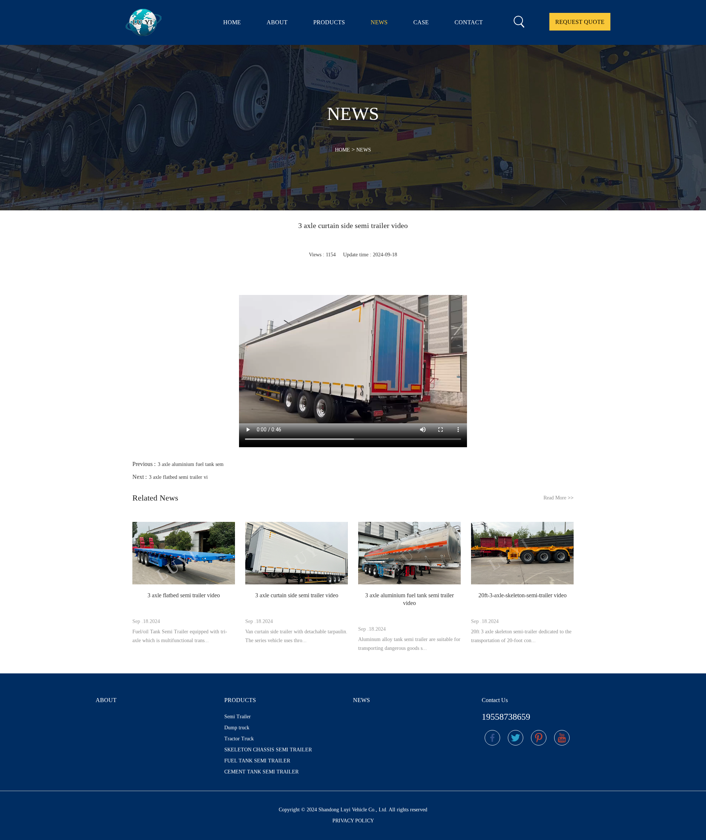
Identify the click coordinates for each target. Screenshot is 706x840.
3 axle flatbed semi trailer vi (178, 477)
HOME (232, 22)
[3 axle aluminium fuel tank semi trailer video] (409, 554)
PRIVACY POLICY (353, 820)
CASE (421, 22)
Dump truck (236, 727)
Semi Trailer (237, 716)
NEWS (379, 22)
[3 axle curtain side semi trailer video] (296, 554)
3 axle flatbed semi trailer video (183, 595)
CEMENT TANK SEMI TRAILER (261, 772)
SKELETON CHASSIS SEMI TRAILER (268, 749)
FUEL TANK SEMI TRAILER (257, 761)
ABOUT (277, 22)
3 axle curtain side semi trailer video (296, 595)
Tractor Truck (239, 738)
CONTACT (468, 22)
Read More (558, 498)
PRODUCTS (329, 22)
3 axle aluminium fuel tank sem (191, 464)
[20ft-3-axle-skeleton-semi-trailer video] (522, 554)
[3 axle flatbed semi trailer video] (183, 554)
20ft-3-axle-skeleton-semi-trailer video (522, 595)
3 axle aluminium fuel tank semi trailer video (409, 599)
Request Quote (580, 22)
